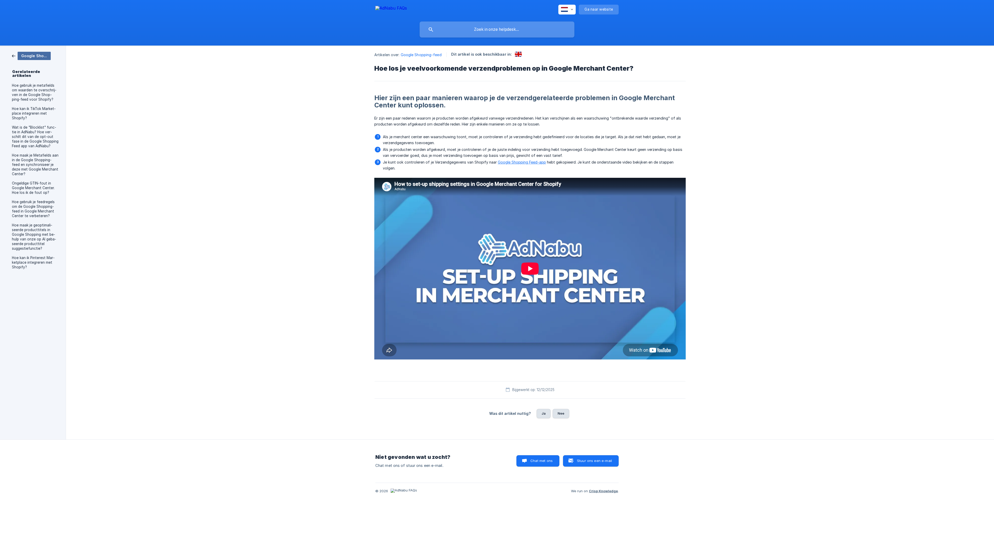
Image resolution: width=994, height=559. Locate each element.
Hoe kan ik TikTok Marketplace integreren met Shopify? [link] (34, 113)
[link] (31, 55)
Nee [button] (561, 413)
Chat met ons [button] (541, 461)
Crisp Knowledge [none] (603, 491)
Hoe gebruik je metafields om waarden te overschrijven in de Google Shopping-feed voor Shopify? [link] (34, 92)
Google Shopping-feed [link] (421, 55)
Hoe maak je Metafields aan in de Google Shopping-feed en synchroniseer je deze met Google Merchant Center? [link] (35, 164)
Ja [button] (544, 413)
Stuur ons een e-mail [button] (594, 461)
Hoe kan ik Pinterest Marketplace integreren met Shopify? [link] (33, 262)
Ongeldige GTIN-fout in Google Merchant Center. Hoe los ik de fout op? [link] (33, 188)
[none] (391, 9)
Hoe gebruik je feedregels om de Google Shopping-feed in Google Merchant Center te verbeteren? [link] (33, 209)
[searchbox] (497, 29)
